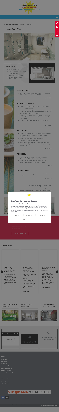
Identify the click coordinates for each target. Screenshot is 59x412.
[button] (57, 23)
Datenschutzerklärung (29, 210)
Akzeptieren (42, 215)
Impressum (32, 219)
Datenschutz (26, 219)
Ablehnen (17, 215)
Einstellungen (29, 215)
